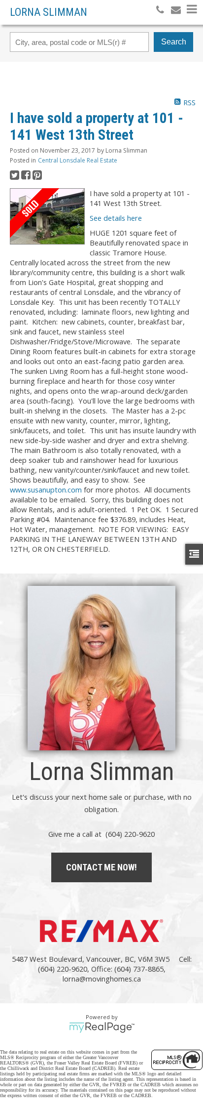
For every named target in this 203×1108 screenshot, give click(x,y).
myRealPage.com (101, 1027)
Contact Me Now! (101, 867)
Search (173, 42)
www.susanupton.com (46, 489)
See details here (116, 218)
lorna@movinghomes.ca (102, 979)
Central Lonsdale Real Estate (77, 160)
